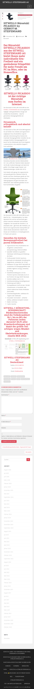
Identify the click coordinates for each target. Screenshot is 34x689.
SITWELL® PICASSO (16, 93)
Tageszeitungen (19, 676)
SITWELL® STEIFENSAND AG (16, 2)
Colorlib (16, 687)
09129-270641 (18, 368)
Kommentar (5, 395)
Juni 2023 (6, 538)
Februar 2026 (8, 483)
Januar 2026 (7, 487)
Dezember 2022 (8, 552)
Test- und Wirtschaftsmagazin (12, 683)
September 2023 (8, 528)
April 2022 (7, 576)
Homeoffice (7, 379)
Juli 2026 (6, 473)
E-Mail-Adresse (6, 421)
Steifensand (21, 36)
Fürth (5, 669)
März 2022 (7, 579)
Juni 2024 (6, 500)
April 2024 (7, 507)
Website (3, 428)
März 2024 (7, 511)
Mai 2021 (6, 603)
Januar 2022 (7, 586)
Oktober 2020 (8, 627)
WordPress (27, 687)
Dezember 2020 (8, 620)
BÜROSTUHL (14, 159)
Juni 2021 (6, 600)
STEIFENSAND (12, 53)
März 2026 (7, 480)
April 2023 (7, 545)
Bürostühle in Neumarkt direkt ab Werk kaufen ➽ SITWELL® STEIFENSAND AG (17, 658)
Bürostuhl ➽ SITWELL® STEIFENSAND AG (20, 669)
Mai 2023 (6, 541)
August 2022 (7, 562)
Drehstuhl (13, 376)
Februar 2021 (8, 613)
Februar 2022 (8, 582)
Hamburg (8, 666)
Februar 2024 (8, 514)
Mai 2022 (6, 572)
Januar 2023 (7, 548)
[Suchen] (28, 459)
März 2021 (7, 610)
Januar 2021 (7, 617)
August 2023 (7, 531)
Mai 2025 (6, 494)
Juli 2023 (6, 535)
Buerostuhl (7, 376)
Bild (11, 676)
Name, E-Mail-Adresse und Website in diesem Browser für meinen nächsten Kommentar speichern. (16, 437)
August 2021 (7, 593)
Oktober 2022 (8, 555)
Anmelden (7, 638)
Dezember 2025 (8, 490)
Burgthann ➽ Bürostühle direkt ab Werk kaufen (17, 662)
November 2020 (8, 623)
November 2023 (8, 524)
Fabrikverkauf (21, 376)
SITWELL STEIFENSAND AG (11, 109)
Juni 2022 (6, 569)
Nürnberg (16, 666)
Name (3, 415)
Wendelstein (25, 666)
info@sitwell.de (18, 371)
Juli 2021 (6, 596)
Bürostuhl (6, 38)
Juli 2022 (6, 565)
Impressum (27, 683)
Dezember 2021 (8, 589)
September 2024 (8, 497)
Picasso (13, 379)
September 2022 (8, 559)
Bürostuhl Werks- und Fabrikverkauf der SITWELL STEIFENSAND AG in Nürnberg (17, 652)
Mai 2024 (6, 504)
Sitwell (18, 379)
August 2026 (7, 470)
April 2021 (7, 606)
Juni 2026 (6, 476)
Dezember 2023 (8, 521)
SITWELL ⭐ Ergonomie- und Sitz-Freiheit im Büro (17, 673)
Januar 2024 (7, 517)
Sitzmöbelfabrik (25, 379)
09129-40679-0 (19, 365)
